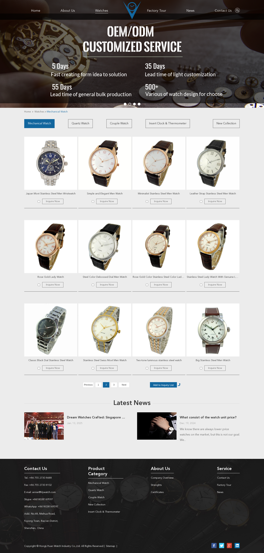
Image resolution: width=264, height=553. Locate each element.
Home (35, 10)
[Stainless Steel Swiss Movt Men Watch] (104, 329)
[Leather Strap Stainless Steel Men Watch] (212, 163)
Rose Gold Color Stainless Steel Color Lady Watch (159, 277)
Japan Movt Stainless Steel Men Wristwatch (51, 193)
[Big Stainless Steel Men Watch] (212, 329)
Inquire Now (53, 201)
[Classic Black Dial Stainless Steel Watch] (50, 329)
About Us (68, 10)
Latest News (132, 403)
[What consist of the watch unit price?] (157, 426)
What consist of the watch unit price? (208, 417)
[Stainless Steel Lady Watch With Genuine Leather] (212, 246)
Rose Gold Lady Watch (51, 277)
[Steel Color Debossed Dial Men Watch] (104, 246)
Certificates (157, 492)
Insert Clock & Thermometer (167, 123)
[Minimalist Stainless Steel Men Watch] (158, 163)
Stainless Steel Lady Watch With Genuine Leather (213, 277)
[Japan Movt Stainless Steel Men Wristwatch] (50, 163)
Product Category (97, 471)
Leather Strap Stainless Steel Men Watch (213, 193)
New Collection (226, 123)
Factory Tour (156, 10)
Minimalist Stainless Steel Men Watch (159, 193)
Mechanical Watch (57, 111)
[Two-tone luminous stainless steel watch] (158, 329)
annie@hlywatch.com (43, 492)
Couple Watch (119, 123)
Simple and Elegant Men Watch (105, 193)
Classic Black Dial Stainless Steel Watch (50, 360)
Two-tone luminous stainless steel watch (159, 360)
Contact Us (223, 10)
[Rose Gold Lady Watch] (50, 246)
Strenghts (156, 485)
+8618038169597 (42, 499)
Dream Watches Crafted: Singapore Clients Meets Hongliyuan (97, 417)
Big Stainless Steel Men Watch (213, 360)
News (190, 10)
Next (124, 385)
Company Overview (162, 478)
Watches (101, 10)
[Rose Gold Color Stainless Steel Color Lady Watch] (158, 246)
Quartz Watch (80, 123)
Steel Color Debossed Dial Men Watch (105, 277)
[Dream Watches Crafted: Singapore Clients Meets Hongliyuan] (44, 426)
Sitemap (110, 546)
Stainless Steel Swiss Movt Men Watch (105, 360)
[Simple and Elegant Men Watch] (104, 163)
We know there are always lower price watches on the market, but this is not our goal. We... (210, 435)
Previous (88, 385)
